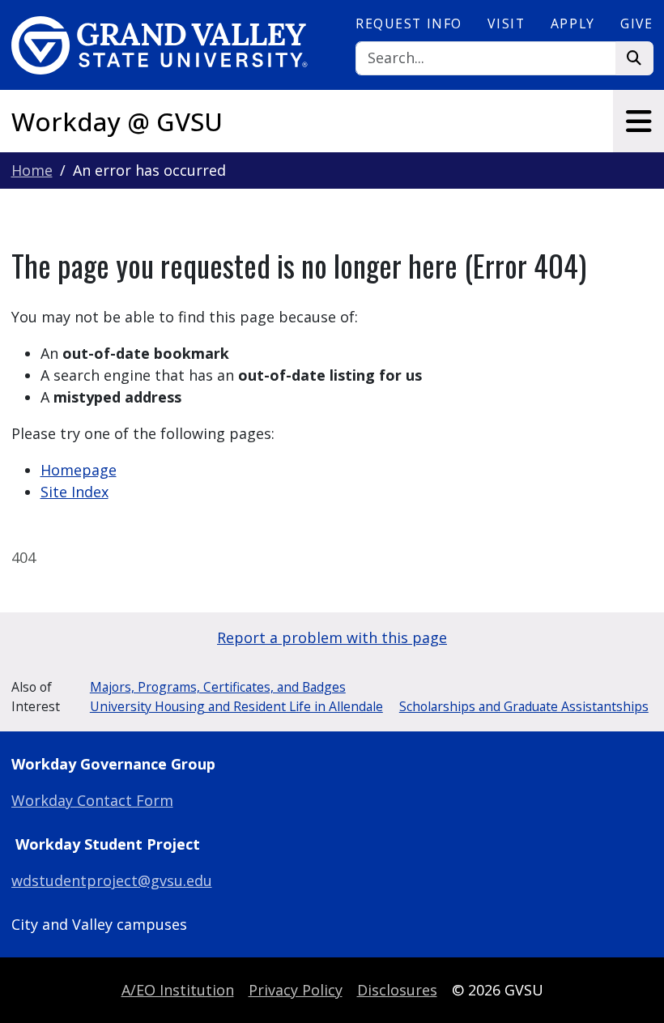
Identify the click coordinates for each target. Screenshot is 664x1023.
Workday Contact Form (92, 800)
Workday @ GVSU (117, 121)
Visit (506, 23)
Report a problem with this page (332, 637)
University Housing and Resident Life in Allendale (236, 706)
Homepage (78, 470)
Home (32, 170)
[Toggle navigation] (638, 121)
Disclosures (397, 990)
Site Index (74, 491)
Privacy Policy (296, 990)
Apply (573, 23)
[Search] (634, 58)
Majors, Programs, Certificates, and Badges (218, 687)
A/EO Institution (177, 990)
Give (636, 23)
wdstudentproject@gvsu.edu (111, 880)
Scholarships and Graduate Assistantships (524, 706)
